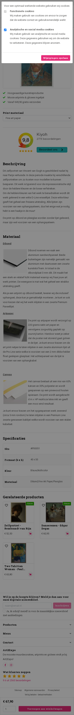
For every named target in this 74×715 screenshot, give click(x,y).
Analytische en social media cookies (32, 29)
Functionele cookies (22, 11)
